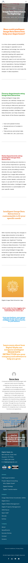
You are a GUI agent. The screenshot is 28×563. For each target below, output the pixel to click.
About (4, 527)
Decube (4, 516)
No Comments (21, 17)
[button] (26, 1)
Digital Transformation (10, 489)
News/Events (6, 530)
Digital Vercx (6, 501)
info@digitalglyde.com (10, 462)
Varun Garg (7, 17)
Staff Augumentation (8, 478)
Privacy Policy (19, 548)
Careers (4, 539)
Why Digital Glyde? (9, 483)
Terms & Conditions (10, 548)
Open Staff (5, 513)
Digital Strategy (8, 486)
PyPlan (4, 519)
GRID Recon (5, 510)
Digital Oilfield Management (10, 504)
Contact (4, 536)
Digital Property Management (11, 507)
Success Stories (7, 533)
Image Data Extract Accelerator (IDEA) (14, 498)
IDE (14, 8)
